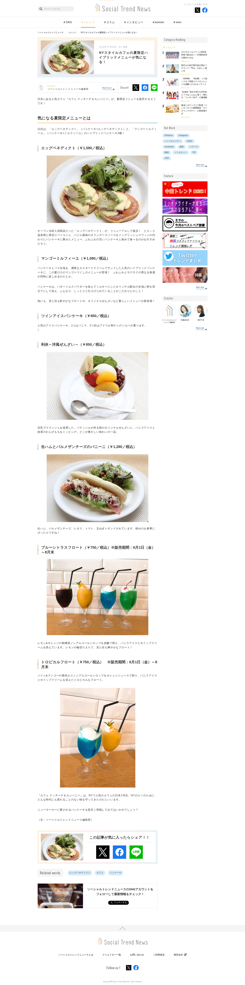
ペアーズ (194, 147)
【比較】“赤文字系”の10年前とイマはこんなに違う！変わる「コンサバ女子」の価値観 (195, 95)
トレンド (186, 61)
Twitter (189, 141)
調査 (182, 147)
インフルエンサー (173, 141)
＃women (158, 22)
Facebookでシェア (145, 87)
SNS (167, 158)
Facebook (169, 147)
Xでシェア (135, 87)
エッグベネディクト (79, 872)
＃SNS (67, 22)
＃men (177, 22)
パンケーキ (115, 872)
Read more (107, 88)
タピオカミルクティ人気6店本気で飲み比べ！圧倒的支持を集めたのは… (194, 55)
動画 (167, 152)
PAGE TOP (122, 928)
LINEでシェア (154, 87)
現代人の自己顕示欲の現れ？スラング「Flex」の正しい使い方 (194, 68)
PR (194, 152)
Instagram (183, 135)
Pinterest (169, 135)
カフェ (100, 872)
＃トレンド (88, 22)
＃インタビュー (133, 22)
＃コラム (109, 22)
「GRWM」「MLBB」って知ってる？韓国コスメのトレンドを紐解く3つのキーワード (194, 81)
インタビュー (181, 152)
